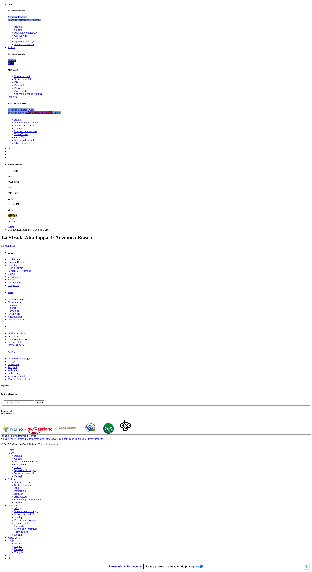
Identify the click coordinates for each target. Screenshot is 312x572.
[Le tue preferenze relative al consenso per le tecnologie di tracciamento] (306, 566)
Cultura (18, 29)
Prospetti (12, 367)
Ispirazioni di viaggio (25, 41)
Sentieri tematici (22, 79)
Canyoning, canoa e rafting (28, 93)
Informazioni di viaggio (26, 122)
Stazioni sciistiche (17, 333)
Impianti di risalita (17, 319)
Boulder (18, 88)
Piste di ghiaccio (16, 345)
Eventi (17, 38)
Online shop (14, 373)
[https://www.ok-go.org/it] (125, 432)
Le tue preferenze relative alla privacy (170, 566)
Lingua (11, 218)
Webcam (12, 370)
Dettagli (18, 476)
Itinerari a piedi (22, 76)
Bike (16, 82)
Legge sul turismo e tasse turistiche (85, 438)
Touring (18, 128)
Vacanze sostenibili (24, 44)
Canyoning (13, 310)
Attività (11, 47)
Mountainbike (15, 302)
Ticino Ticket (21, 134)
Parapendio (20, 85)
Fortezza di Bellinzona (19, 270)
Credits (35, 438)
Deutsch (22, 436)
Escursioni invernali (18, 339)
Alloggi (18, 119)
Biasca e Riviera (16, 262)
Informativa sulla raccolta (125, 566)
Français (31, 436)
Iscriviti (39, 402)
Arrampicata (20, 91)
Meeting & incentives (19, 379)
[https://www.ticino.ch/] (14, 432)
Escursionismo (15, 299)
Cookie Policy (8, 438)
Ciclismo (12, 305)
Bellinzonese (14, 259)
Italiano (5, 436)
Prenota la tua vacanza (25, 131)
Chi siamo (45, 438)
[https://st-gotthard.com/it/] (65, 432)
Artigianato (13, 285)
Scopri (11, 4)
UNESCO (13, 276)
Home (11, 226)
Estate (10, 293)
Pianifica (12, 96)
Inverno (11, 327)
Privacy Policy (24, 438)
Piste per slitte (15, 342)
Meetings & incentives (25, 140)
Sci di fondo (14, 336)
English (13, 436)
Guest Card (20, 137)
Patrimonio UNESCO (25, 32)
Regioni (18, 27)
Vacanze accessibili (24, 125)
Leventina (13, 265)
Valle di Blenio (15, 267)
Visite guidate (21, 143)
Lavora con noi (59, 438)
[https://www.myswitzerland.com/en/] (40, 432)
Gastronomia (20, 35)
